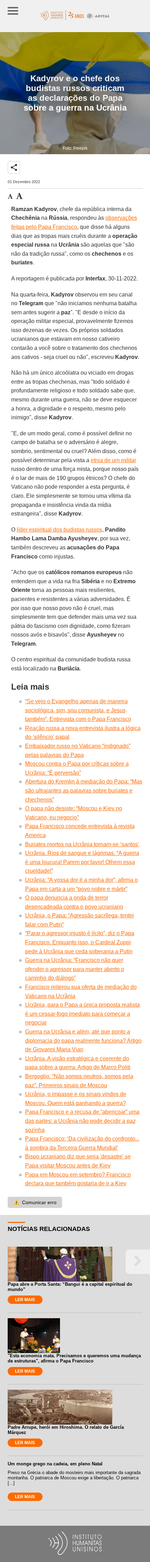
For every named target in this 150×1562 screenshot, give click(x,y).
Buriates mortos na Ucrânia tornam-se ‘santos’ (82, 844)
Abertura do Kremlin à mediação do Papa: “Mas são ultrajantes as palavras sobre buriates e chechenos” (83, 790)
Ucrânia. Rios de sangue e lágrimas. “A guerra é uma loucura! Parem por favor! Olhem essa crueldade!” (82, 862)
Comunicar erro (35, 1202)
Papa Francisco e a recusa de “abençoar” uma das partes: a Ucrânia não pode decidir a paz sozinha (82, 1121)
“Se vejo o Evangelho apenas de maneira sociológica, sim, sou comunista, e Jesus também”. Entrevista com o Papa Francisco (78, 710)
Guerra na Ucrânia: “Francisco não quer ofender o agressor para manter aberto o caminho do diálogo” (74, 969)
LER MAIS (25, 1299)
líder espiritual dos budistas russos (59, 530)
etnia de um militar (113, 460)
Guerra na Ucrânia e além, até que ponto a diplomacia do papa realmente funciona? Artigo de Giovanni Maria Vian (83, 1040)
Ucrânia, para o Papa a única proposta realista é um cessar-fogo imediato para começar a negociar (82, 1014)
